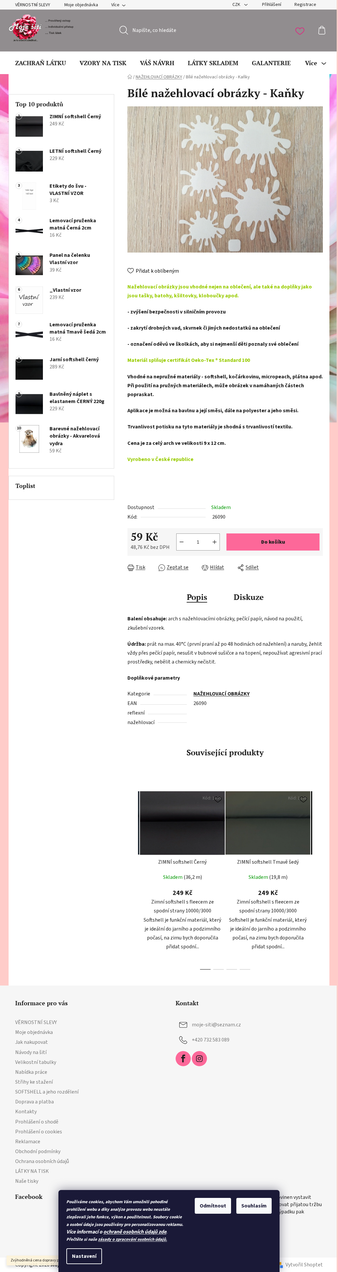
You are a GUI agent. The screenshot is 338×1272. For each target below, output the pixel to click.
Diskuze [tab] (249, 597)
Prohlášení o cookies (38, 1131)
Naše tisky (26, 1181)
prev (132, 878)
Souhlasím (254, 1205)
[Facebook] (183, 1058)
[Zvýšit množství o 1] (215, 542)
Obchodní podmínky (37, 1151)
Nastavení (84, 1256)
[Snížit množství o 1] (181, 542)
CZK (236, 4)
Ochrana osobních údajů (42, 1161)
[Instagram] (199, 1058)
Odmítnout (213, 1205)
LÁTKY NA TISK (32, 1171)
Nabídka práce (31, 1072)
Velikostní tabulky (35, 1062)
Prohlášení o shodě (36, 1121)
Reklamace (27, 1141)
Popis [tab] (197, 597)
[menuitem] (41, 63)
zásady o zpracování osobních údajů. (132, 1239)
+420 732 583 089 (210, 1039)
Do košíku (273, 542)
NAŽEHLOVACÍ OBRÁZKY (221, 693)
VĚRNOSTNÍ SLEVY (32, 5)
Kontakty (26, 1111)
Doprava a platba (34, 1101)
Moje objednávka (81, 5)
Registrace (305, 4)
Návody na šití (31, 1052)
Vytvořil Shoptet (304, 1264)
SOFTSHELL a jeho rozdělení (47, 1092)
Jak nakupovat (31, 1042)
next (317, 878)
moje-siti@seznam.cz (216, 1024)
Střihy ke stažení (34, 1082)
